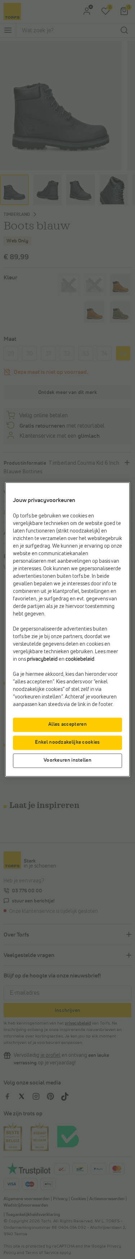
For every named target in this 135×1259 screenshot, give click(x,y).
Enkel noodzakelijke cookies (67, 742)
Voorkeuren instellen (67, 760)
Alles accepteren (67, 724)
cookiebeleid (80, 659)
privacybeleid (42, 659)
